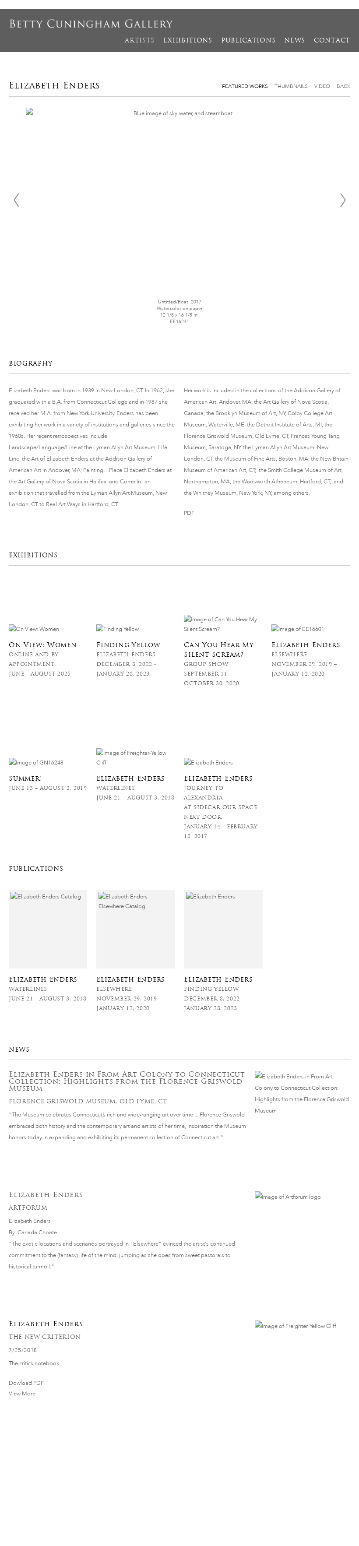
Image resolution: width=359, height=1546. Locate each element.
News (294, 40)
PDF (189, 513)
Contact (332, 40)
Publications (248, 40)
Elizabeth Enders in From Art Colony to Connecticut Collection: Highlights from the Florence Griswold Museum (127, 1081)
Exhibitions (187, 40)
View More (22, 1393)
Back (343, 86)
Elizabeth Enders (46, 1194)
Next (343, 200)
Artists (140, 40)
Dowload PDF (26, 1383)
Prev (16, 200)
